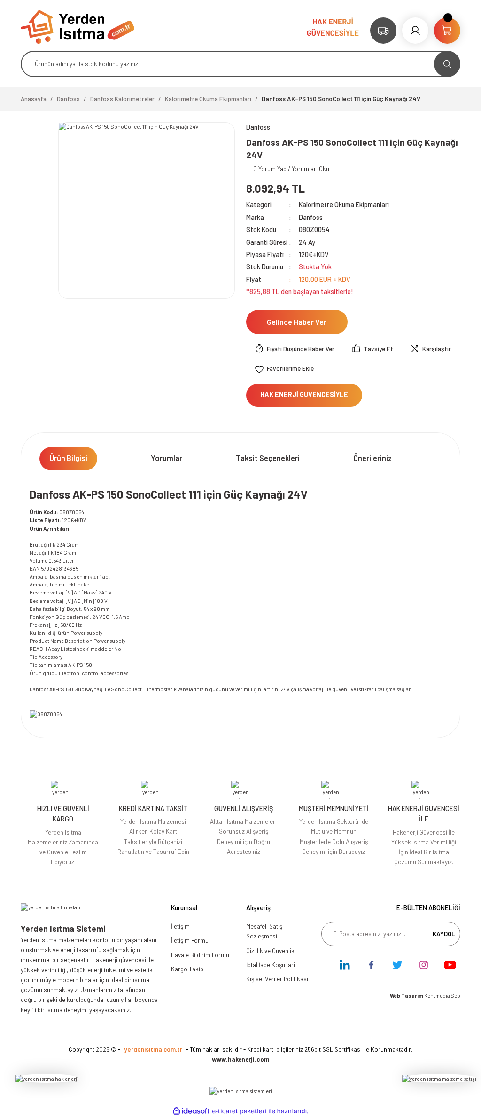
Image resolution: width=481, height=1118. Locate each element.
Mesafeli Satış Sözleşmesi (264, 931)
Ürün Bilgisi (68, 457)
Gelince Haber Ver (296, 321)
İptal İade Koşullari (270, 965)
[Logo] (77, 26)
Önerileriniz (372, 457)
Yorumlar (166, 457)
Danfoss (311, 217)
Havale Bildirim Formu (200, 955)
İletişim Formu (190, 940)
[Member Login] (415, 30)
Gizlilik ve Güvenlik (270, 950)
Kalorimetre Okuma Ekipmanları (344, 205)
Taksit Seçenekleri (268, 457)
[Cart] (447, 30)
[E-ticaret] (239, 1111)
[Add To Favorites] (284, 369)
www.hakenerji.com (241, 1059)
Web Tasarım (407, 996)
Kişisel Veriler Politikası (277, 979)
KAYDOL (444, 934)
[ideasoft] (191, 1111)
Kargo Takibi (188, 969)
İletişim (180, 926)
